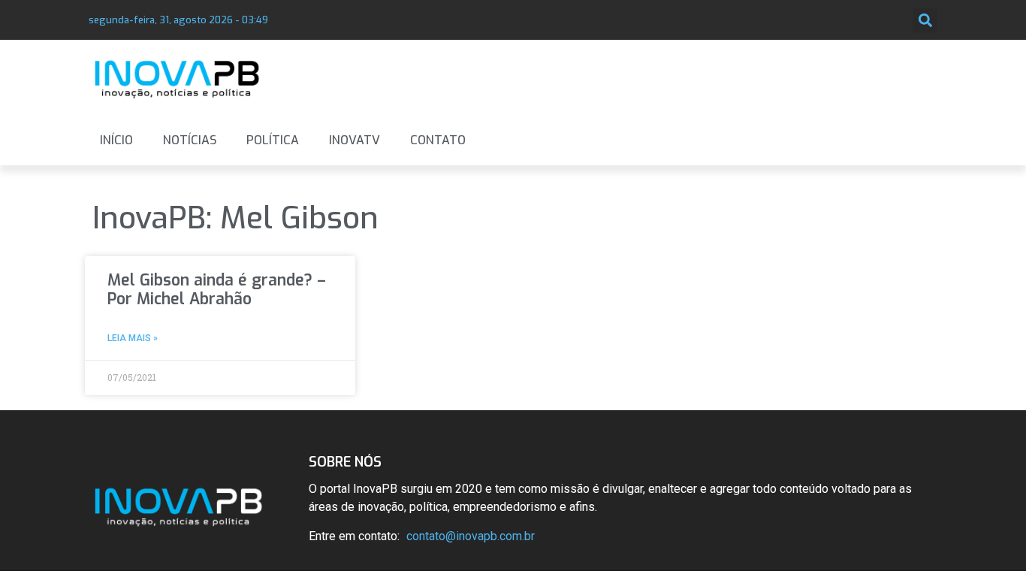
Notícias (189, 140)
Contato (438, 140)
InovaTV (354, 140)
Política (272, 140)
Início (116, 140)
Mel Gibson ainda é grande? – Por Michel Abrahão (216, 290)
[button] (925, 20)
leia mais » (132, 338)
